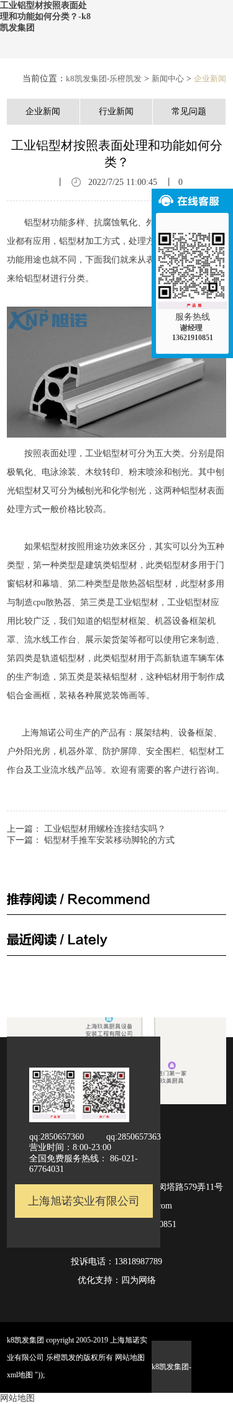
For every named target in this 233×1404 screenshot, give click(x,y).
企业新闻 (210, 78)
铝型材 (55, 546)
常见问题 (188, 111)
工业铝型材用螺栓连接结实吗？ (105, 829)
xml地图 (20, 1374)
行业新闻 (116, 111)
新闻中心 (168, 78)
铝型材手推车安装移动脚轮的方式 (109, 840)
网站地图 (130, 1357)
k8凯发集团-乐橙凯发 (104, 78)
